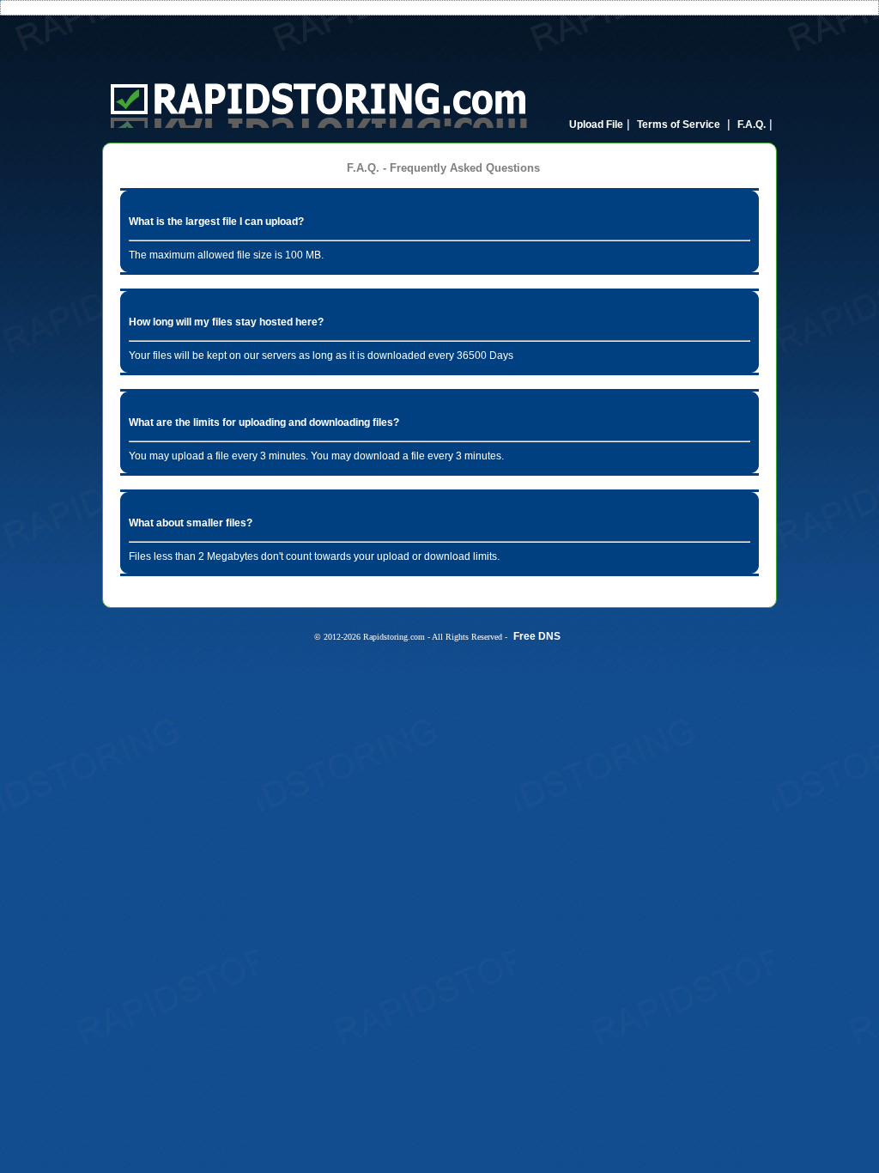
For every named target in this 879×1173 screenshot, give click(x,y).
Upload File (596, 125)
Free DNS (537, 636)
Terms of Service (678, 125)
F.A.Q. (751, 125)
